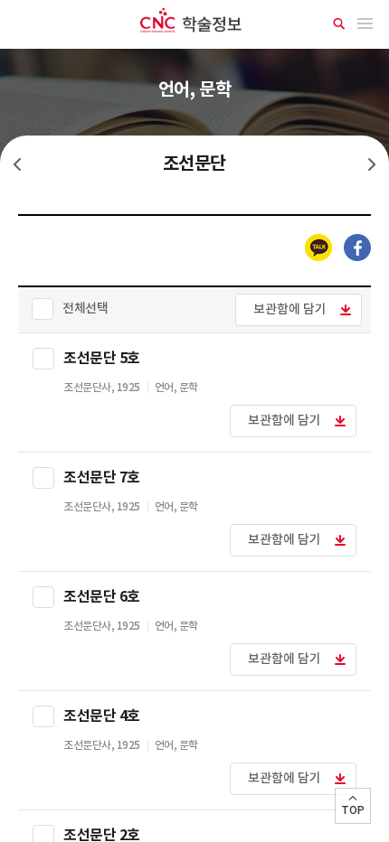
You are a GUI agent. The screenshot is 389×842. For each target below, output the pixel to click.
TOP (353, 810)
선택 (43, 359)
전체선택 (85, 308)
